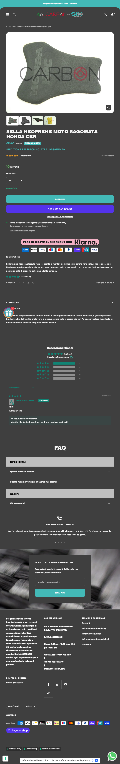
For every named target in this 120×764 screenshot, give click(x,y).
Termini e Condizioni (51, 749)
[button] (12, 276)
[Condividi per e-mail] (33, 283)
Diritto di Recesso (14, 682)
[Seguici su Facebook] (48, 684)
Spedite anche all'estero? (22, 471)
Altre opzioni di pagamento (60, 216)
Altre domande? (17, 503)
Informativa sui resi (91, 633)
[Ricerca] (14, 14)
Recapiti (86, 623)
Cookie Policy (31, 749)
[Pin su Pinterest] (23, 283)
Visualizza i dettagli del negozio (22, 231)
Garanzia (86, 644)
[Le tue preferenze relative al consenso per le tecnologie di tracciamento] (5, 758)
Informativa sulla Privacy (94, 628)
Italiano (29, 706)
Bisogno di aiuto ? (105, 282)
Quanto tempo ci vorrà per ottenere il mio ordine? (33, 481)
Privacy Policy (15, 749)
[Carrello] (112, 14)
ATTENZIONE (12, 302)
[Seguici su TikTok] (48, 693)
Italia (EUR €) (13, 706)
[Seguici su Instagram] (57, 684)
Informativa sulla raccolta (35, 760)
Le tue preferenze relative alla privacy (71, 760)
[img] (15, 396)
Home (8, 27)
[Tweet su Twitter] (28, 283)
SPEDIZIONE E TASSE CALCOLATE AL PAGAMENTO (35, 149)
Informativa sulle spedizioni (95, 639)
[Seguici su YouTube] (65, 684)
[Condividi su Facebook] (19, 283)
